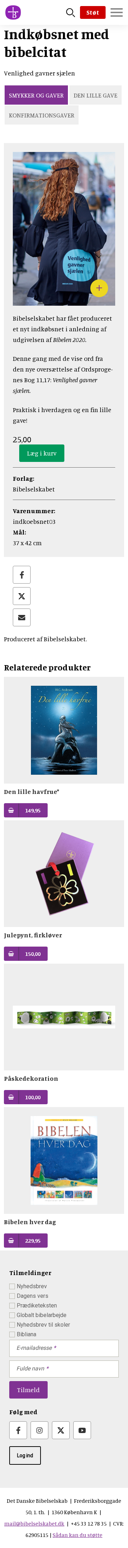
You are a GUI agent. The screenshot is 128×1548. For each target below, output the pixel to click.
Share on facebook (22, 575)
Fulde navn (30, 1368)
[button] (64, 300)
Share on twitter (22, 596)
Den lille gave (95, 95)
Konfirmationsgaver (41, 115)
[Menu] (117, 12)
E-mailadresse (34, 1347)
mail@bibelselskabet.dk (34, 1523)
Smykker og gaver (36, 95)
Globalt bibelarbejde (41, 1315)
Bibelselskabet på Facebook (18, 1430)
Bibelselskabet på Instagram (39, 1430)
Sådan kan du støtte (77, 1534)
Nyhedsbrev (32, 1286)
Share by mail (22, 617)
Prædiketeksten (37, 1305)
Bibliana (26, 1334)
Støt (92, 12)
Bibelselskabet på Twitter (61, 1430)
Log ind (25, 1455)
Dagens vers (32, 1295)
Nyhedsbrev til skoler (43, 1324)
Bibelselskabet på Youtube (82, 1430)
